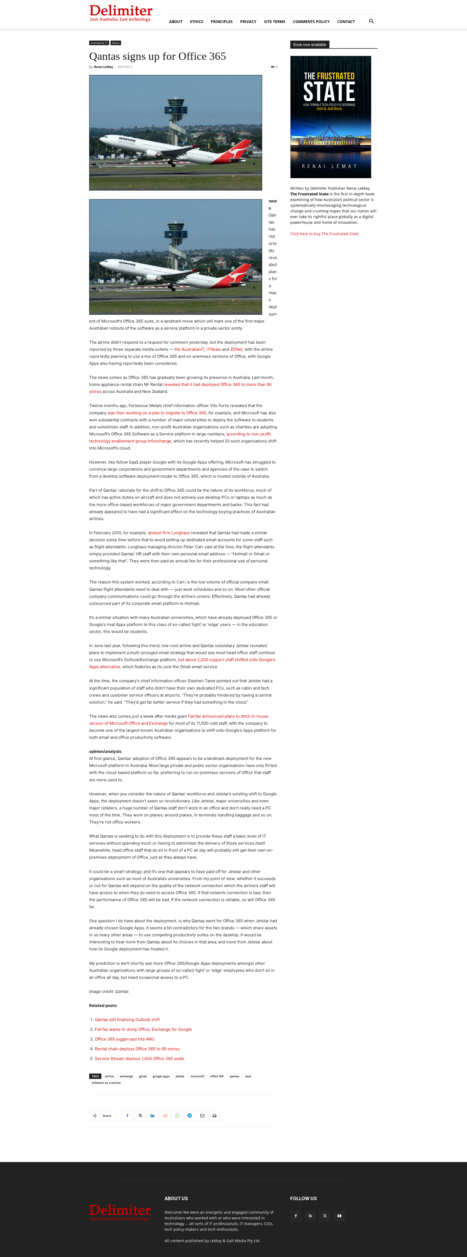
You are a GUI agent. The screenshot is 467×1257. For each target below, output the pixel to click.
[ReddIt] (164, 1115)
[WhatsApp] (177, 1115)
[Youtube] (339, 1216)
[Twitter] (139, 1115)
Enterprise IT (99, 43)
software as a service (106, 1083)
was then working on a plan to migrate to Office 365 (157, 412)
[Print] (214, 1115)
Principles (222, 21)
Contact (346, 21)
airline (109, 1076)
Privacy (248, 21)
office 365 (217, 1076)
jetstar (180, 1076)
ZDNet (236, 349)
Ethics (196, 21)
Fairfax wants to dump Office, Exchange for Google (143, 1029)
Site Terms (274, 21)
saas (248, 1076)
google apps (161, 1076)
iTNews (213, 349)
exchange (126, 1076)
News (115, 43)
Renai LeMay (103, 67)
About (175, 21)
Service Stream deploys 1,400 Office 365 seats (139, 1058)
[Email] (201, 1115)
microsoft (197, 1076)
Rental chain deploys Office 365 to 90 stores (137, 1048)
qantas (234, 1076)
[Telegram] (189, 1115)
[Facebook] (127, 1115)
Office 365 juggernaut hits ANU (125, 1039)
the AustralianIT (189, 349)
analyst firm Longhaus (169, 532)
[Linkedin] (152, 1115)
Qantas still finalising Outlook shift (127, 1019)
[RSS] (310, 1216)
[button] (371, 21)
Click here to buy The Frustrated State (324, 233)
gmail (143, 1076)
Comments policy (311, 21)
